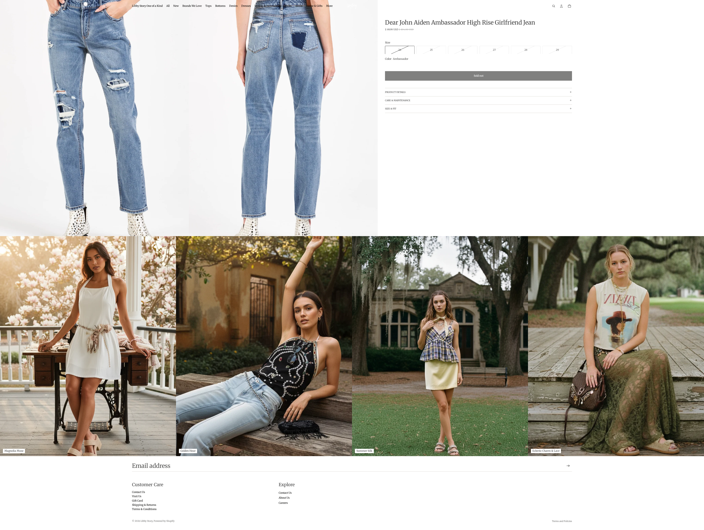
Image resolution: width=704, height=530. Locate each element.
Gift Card (137, 500)
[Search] (554, 6)
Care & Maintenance (397, 100)
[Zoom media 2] (283, 118)
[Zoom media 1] (94, 118)
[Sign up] (568, 466)
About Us (284, 498)
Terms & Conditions (144, 509)
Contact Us (138, 492)
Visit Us (136, 496)
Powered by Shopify (164, 521)
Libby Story (147, 521)
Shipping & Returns (144, 505)
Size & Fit (390, 108)
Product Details (395, 92)
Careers (283, 503)
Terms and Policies (562, 521)
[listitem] (329, 6)
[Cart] (569, 6)
